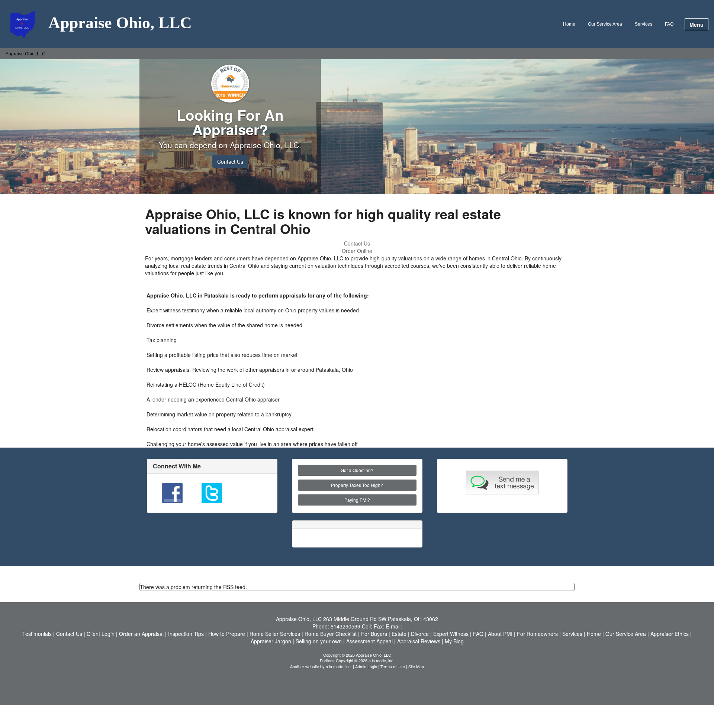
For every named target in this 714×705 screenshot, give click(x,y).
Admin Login (366, 666)
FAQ (669, 24)
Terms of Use (392, 666)
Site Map (416, 666)
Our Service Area (605, 24)
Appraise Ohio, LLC (120, 23)
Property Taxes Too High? (357, 485)
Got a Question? (357, 470)
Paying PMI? (357, 500)
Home (569, 24)
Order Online (357, 250)
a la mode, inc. (339, 666)
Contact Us (230, 161)
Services (643, 24)
